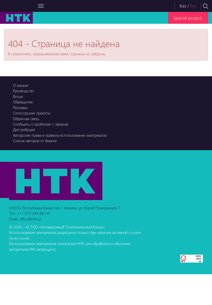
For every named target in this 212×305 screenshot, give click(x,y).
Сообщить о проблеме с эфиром (40, 124)
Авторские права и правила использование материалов (60, 135)
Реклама (20, 107)
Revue (18, 96)
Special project (187, 17)
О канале (20, 85)
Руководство (23, 90)
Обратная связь (26, 118)
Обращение (23, 101)
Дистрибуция (24, 129)
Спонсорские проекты (31, 113)
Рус (193, 6)
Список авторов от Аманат (35, 140)
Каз (183, 6)
